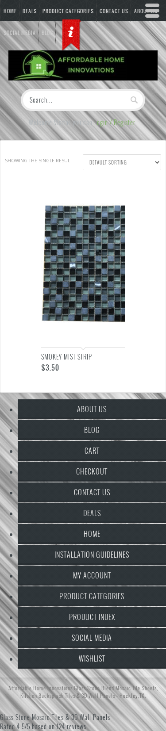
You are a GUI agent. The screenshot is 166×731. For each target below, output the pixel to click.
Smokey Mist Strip (66, 356)
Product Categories (68, 11)
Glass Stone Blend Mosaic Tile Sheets (115, 688)
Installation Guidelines (91, 554)
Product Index (92, 617)
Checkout (92, 471)
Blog (92, 430)
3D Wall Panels (98, 695)
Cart (92, 450)
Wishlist (92, 658)
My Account (92, 575)
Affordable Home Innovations (40, 688)
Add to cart (110, 333)
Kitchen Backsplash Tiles (47, 695)
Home (10, 11)
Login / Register (114, 122)
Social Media (92, 637)
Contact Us (92, 492)
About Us (92, 409)
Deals (30, 11)
